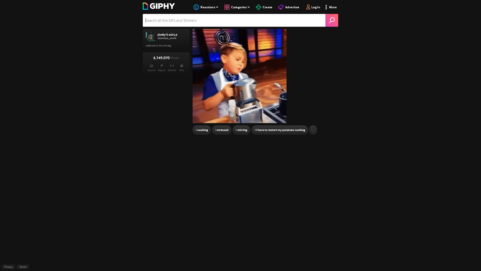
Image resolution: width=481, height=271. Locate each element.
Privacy (8, 266)
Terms (23, 266)
